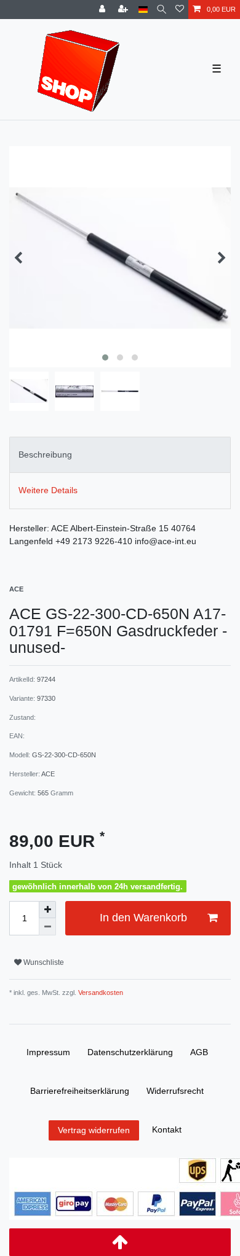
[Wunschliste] (179, 9)
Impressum (48, 1052)
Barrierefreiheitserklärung (79, 1091)
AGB (199, 1052)
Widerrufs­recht (175, 1091)
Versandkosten (99, 992)
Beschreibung (45, 454)
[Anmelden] (103, 9)
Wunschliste (43, 962)
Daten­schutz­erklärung (130, 1052)
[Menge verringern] (47, 926)
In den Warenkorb (143, 917)
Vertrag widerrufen (94, 1130)
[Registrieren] (124, 9)
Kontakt (167, 1129)
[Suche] (161, 9)
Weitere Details (48, 490)
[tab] (120, 455)
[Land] (143, 9)
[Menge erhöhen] (47, 909)
